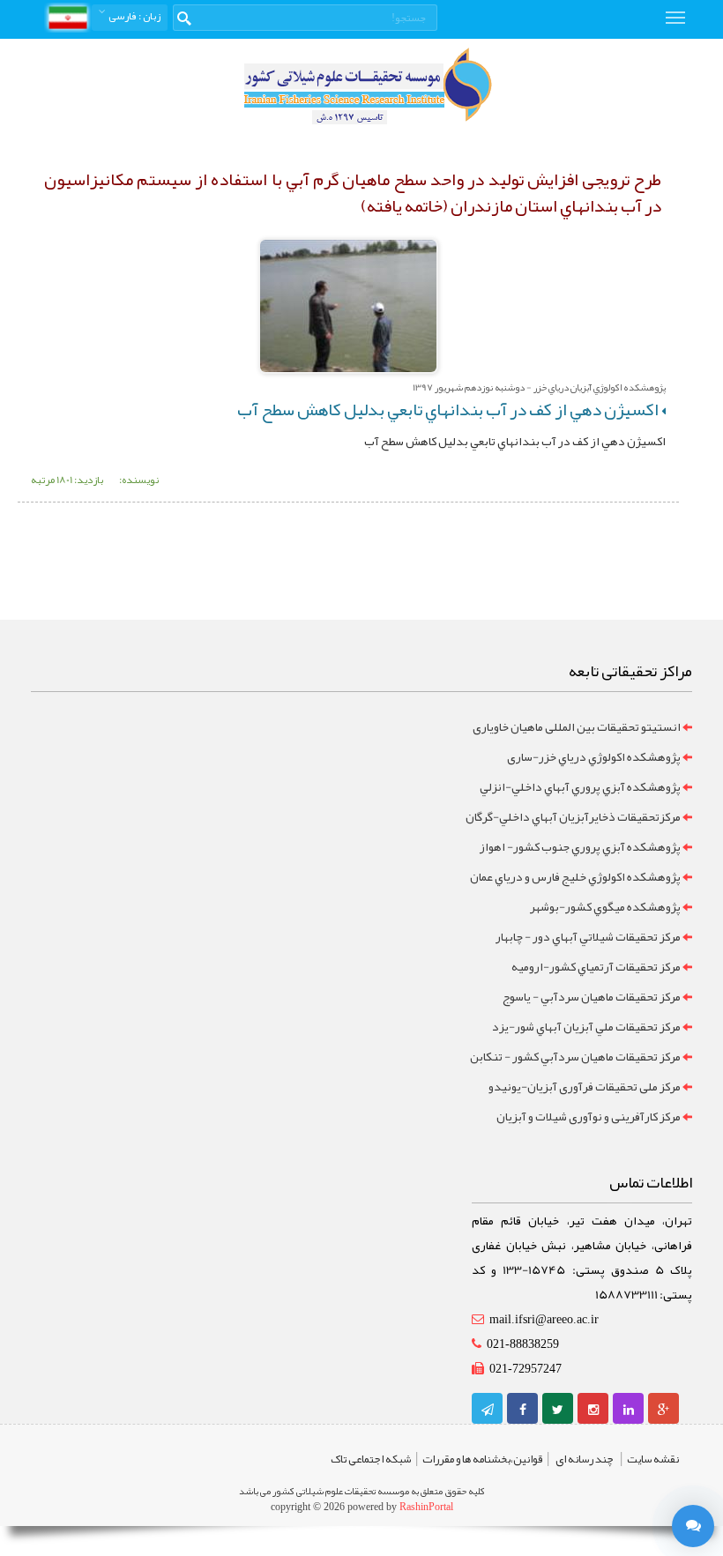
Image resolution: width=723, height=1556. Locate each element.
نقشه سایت (653, 1459)
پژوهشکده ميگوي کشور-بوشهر (605, 906)
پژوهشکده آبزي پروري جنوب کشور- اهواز (580, 846)
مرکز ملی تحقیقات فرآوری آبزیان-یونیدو (584, 1086)
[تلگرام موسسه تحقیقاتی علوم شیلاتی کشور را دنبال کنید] (487, 1409)
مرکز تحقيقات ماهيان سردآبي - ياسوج (592, 996)
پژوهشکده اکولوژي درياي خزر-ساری (594, 756)
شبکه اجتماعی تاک (371, 1459)
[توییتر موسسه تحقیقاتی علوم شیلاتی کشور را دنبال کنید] (557, 1409)
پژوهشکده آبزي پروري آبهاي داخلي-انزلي (580, 786)
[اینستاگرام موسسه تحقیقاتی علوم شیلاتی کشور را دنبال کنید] (593, 1409)
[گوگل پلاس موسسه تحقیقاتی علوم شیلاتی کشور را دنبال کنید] (663, 1409)
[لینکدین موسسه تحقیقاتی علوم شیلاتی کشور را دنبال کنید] (628, 1409)
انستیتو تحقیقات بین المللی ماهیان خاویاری (577, 726)
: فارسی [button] (133, 15)
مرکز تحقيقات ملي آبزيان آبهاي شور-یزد (586, 1026)
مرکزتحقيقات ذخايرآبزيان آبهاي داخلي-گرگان (573, 816)
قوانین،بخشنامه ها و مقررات (482, 1459)
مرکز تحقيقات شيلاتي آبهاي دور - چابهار (588, 936)
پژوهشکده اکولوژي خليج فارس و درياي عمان (575, 876)
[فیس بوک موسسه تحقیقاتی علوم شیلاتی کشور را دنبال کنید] (522, 1409)
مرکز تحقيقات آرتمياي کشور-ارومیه (596, 966)
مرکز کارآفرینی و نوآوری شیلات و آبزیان (588, 1116)
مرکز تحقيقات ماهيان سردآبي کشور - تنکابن (575, 1056)
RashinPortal (426, 1506)
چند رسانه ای (584, 1459)
